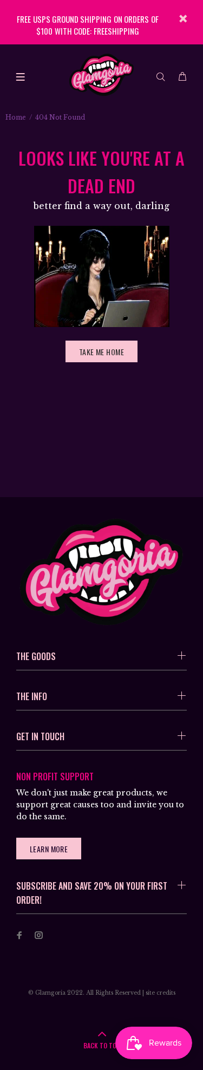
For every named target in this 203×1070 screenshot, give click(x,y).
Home (15, 117)
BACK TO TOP (101, 1045)
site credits (160, 992)
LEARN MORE (49, 848)
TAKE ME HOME (101, 351)
